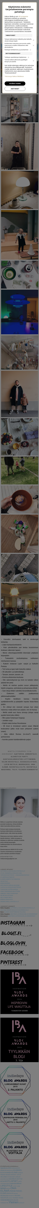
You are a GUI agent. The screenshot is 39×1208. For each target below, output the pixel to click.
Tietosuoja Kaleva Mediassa (14, 76)
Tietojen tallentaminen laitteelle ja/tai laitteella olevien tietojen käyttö (18, 40)
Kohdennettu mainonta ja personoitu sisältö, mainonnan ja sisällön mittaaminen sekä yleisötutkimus (18, 45)
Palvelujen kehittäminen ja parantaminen (16, 50)
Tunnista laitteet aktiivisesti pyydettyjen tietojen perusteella (16, 61)
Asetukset (15, 89)
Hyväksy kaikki (15, 83)
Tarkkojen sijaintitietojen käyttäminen (15, 57)
